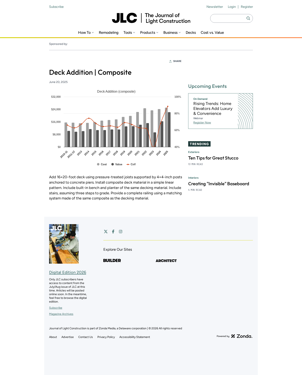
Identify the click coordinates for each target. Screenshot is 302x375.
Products (147, 32)
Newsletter (214, 7)
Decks (191, 32)
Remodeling (109, 32)
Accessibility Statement (134, 337)
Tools (127, 32)
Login (232, 7)
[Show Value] (116, 164)
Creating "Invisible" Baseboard (218, 184)
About (53, 337)
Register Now (202, 123)
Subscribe (56, 7)
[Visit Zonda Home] (234, 336)
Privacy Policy (106, 337)
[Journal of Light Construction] (151, 18)
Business (170, 32)
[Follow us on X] (105, 231)
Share (177, 61)
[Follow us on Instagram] (120, 231)
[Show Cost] (102, 164)
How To (84, 32)
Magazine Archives (61, 314)
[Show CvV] (131, 164)
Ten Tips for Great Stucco (213, 158)
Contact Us (85, 337)
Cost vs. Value (212, 32)
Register (247, 7)
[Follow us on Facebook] (113, 231)
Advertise (67, 337)
